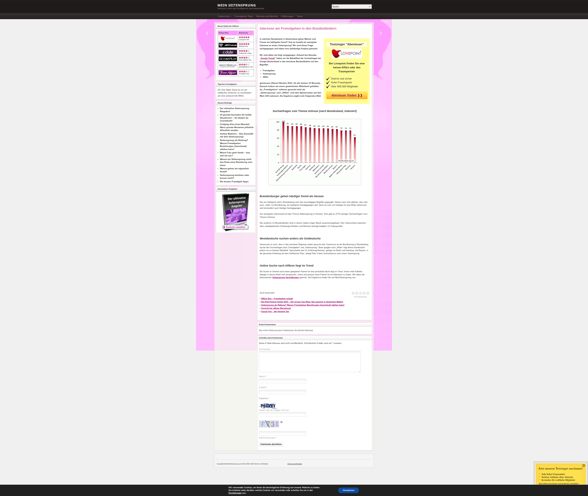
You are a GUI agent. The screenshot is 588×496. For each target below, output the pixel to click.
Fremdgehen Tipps (243, 16)
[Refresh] (281, 422)
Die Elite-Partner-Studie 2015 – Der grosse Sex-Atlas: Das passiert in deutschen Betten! (302, 302)
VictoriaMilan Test (245, 60)
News (300, 16)
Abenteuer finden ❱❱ (347, 95)
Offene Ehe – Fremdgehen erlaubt (277, 298)
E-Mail (262, 387)
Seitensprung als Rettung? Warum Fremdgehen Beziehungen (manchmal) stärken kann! (302, 305)
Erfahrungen (287, 16)
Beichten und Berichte (267, 16)
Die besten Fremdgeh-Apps (234, 181)
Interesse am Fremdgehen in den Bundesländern (298, 28)
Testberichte (223, 16)
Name (262, 376)
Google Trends (268, 58)
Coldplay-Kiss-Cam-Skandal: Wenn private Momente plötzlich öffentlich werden (237, 127)
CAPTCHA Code (267, 438)
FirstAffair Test (244, 74)
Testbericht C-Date (245, 53)
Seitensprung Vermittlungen (285, 277)
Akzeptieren (348, 490)
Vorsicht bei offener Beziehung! (276, 308)
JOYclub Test (243, 46)
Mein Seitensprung (236, 5)
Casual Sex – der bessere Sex (275, 311)
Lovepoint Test (244, 39)
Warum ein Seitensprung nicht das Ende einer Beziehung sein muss (236, 162)
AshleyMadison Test (246, 67)
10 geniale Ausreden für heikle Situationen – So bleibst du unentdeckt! (236, 118)
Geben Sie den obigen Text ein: (274, 410)
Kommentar (264, 349)
